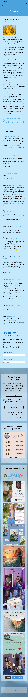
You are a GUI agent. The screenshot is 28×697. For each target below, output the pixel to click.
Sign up (14, 395)
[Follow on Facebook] (6, 417)
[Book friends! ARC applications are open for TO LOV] (14, 556)
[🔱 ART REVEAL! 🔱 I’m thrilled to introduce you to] (14, 621)
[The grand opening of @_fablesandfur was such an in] (14, 664)
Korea (11, 22)
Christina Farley (7, 226)
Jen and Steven (6, 185)
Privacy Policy (22, 690)
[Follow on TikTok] (21, 417)
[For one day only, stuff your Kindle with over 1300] (14, 534)
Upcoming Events (14, 426)
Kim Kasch (5, 156)
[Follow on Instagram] (14, 417)
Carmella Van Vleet (7, 257)
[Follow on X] (10, 417)
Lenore (4, 316)
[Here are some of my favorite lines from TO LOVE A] (14, 599)
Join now (14, 407)
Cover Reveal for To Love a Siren (12, 339)
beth (4, 136)
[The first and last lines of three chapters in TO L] (14, 578)
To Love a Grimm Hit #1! (11, 347)
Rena (4, 279)
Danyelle (5, 173)
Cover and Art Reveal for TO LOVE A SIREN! (13, 336)
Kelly (4, 212)
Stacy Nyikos (6, 239)
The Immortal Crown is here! (13, 343)
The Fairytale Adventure (11, 345)
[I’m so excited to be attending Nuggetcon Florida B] (14, 513)
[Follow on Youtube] (17, 417)
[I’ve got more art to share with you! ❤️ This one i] (14, 491)
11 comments (16, 22)
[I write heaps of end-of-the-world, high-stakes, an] (14, 643)
